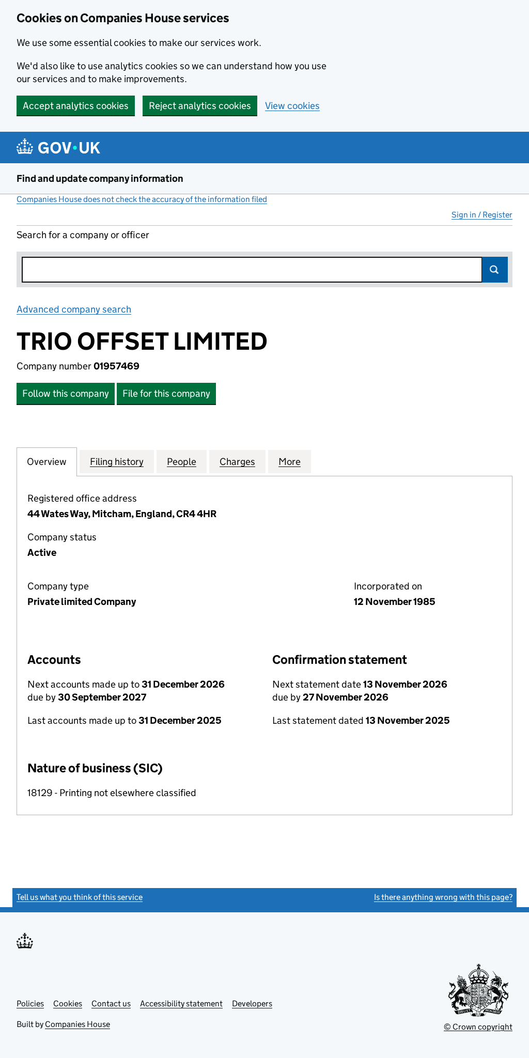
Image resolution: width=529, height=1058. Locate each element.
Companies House (77, 1024)
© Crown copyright (478, 1027)
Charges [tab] (237, 462)
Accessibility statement (181, 1003)
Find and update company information (100, 178)
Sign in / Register (482, 215)
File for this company (166, 393)
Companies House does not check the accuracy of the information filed (142, 199)
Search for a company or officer (83, 235)
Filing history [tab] (117, 462)
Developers (252, 1003)
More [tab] (289, 462)
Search (495, 270)
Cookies (67, 1003)
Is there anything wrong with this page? (443, 897)
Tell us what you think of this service (80, 897)
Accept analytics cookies (76, 106)
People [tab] (181, 462)
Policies (30, 1003)
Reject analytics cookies (200, 106)
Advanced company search (74, 309)
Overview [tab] (47, 462)
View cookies (292, 106)
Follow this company (65, 393)
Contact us (111, 1003)
